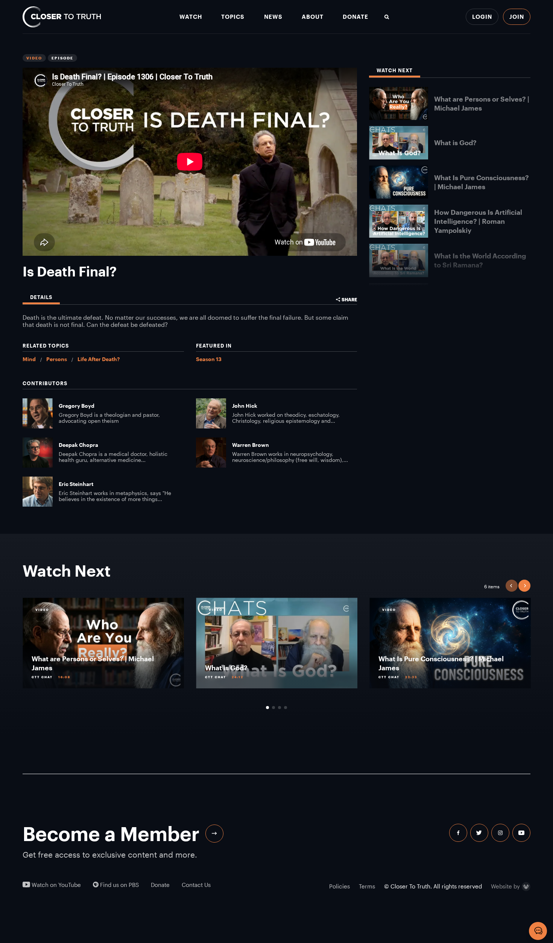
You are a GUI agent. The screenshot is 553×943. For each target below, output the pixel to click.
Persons (56, 359)
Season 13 (209, 359)
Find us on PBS (119, 885)
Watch (190, 17)
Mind (29, 359)
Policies (339, 886)
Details (41, 297)
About (313, 17)
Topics (233, 17)
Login (482, 16)
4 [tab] (285, 707)
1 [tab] (267, 707)
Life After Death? (98, 359)
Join (516, 16)
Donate (355, 17)
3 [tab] (279, 707)
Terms (367, 886)
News (273, 17)
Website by (505, 886)
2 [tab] (273, 707)
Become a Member (111, 833)
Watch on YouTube (55, 885)
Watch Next (395, 70)
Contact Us (196, 885)
